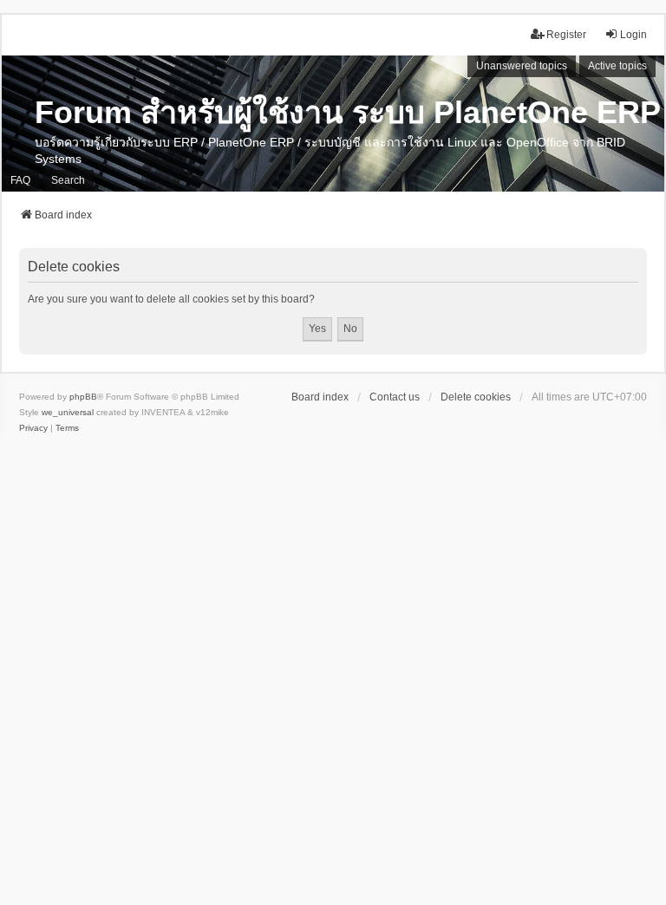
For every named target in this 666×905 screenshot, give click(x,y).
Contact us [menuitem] (394, 397)
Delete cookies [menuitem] (476, 397)
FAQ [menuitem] (20, 180)
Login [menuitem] (633, 35)
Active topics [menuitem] (617, 66)
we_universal (68, 412)
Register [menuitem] (566, 35)
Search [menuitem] (68, 180)
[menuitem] (33, 428)
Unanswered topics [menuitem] (521, 66)
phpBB (83, 396)
